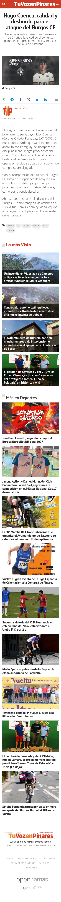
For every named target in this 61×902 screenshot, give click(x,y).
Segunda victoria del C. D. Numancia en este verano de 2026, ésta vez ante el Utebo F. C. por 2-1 (27, 626)
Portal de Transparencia (23, 863)
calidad (26, 226)
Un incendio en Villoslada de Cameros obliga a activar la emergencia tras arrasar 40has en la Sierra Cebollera (28, 277)
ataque (36, 226)
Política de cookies (27, 858)
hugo (45, 226)
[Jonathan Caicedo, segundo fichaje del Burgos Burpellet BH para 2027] (30, 418)
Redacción (21, 108)
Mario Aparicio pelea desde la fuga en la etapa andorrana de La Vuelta (28, 671)
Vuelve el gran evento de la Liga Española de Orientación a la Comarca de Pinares (29, 581)
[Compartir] (4, 99)
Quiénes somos (48, 858)
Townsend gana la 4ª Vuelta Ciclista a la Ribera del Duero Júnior (28, 714)
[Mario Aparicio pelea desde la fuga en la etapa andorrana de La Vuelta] (30, 649)
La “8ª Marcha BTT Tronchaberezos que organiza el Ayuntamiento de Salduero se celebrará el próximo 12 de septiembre (29, 535)
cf (18, 226)
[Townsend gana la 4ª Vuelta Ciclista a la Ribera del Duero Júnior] (30, 693)
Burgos (11, 226)
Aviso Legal (44, 863)
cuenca (11, 230)
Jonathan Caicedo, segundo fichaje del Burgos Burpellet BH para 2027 (27, 440)
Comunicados (30, 867)
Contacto (9, 858)
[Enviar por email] (56, 99)
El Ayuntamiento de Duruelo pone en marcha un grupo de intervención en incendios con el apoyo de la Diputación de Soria (30, 343)
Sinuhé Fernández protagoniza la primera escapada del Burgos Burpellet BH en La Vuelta (29, 810)
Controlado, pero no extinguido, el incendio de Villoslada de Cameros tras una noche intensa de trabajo (29, 311)
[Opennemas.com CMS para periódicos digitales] (32, 883)
